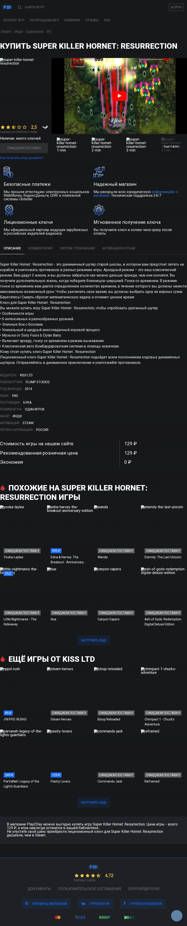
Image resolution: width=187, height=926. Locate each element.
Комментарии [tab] (40, 248)
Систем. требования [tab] (77, 248)
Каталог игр (13, 20)
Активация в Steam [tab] (118, 248)
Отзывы (92, 20)
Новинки (72, 20)
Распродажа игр (44, 20)
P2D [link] (7, 7)
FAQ (107, 20)
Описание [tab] (12, 248)
